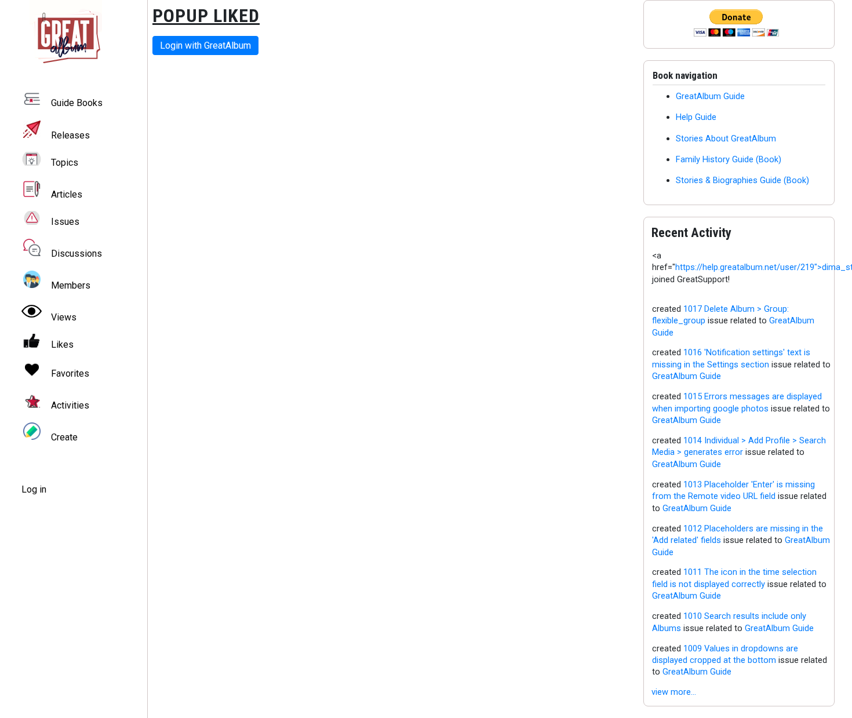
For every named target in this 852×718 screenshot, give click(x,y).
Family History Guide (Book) (728, 159)
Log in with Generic (205, 45)
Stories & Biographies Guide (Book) (742, 180)
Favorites (70, 373)
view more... (673, 692)
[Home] (73, 36)
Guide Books (77, 103)
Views (64, 317)
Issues (65, 221)
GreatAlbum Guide (710, 96)
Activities (70, 405)
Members (70, 285)
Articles (66, 194)
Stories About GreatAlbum (726, 138)
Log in (33, 489)
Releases (70, 135)
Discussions (76, 253)
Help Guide (696, 117)
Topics (64, 162)
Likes (62, 344)
